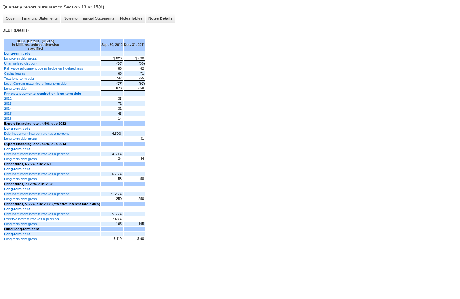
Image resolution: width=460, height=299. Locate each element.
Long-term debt (15, 88)
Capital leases (14, 73)
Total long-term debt (19, 78)
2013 (8, 103)
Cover (11, 18)
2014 (8, 108)
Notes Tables (131, 18)
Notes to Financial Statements (89, 18)
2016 (8, 118)
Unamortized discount (20, 63)
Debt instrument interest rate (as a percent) (37, 133)
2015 (8, 113)
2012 (8, 98)
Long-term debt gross (20, 58)
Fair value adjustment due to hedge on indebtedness (43, 68)
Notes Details (160, 18)
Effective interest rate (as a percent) (31, 219)
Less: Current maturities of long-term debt (35, 83)
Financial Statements (40, 18)
